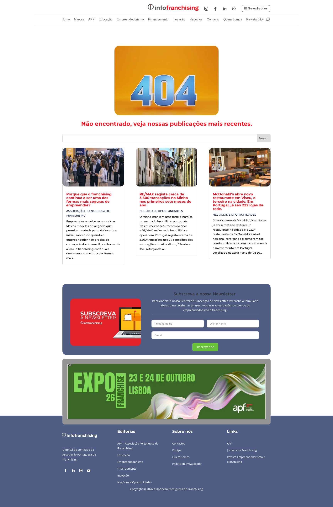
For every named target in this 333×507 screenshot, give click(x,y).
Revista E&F (255, 19)
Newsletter (258, 8)
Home (65, 19)
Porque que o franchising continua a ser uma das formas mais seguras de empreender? (89, 199)
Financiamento (158, 19)
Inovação (179, 19)
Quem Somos (232, 19)
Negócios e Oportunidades (161, 211)
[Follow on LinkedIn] (225, 9)
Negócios (196, 19)
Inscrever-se (205, 347)
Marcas (79, 19)
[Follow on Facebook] (215, 9)
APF (91, 19)
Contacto (213, 19)
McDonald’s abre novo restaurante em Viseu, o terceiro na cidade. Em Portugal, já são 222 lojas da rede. (238, 201)
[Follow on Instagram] (206, 9)
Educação (106, 19)
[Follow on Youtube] (89, 470)
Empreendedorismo (130, 19)
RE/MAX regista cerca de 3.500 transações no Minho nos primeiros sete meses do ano (165, 199)
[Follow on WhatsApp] (234, 9)
